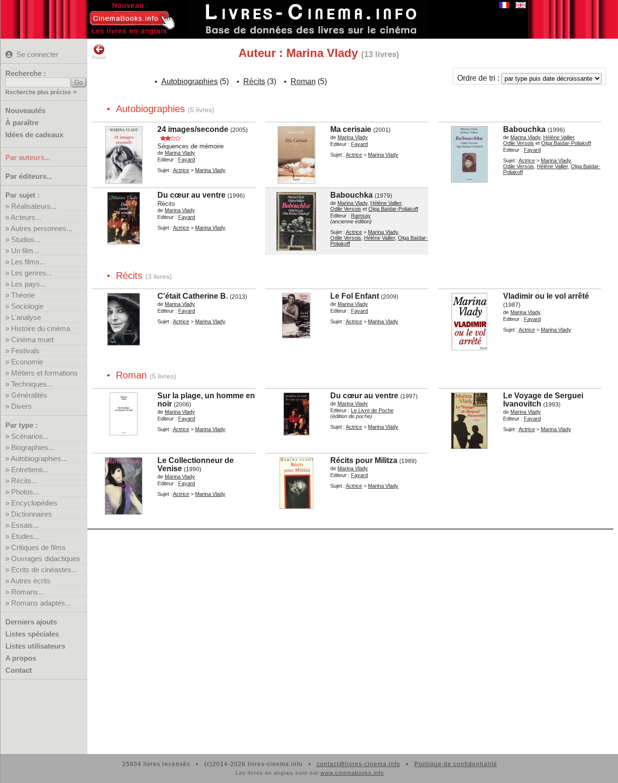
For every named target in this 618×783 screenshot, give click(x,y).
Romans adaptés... (41, 603)
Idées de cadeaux (34, 134)
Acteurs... (26, 217)
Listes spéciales (32, 634)
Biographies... (32, 447)
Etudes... (25, 536)
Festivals (25, 351)
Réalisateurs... (33, 206)
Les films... (28, 262)
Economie (27, 362)
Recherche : (25, 73)
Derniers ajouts (31, 622)
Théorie (23, 295)
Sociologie (27, 306)
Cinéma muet (32, 339)
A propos (20, 658)
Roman (303, 81)
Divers (21, 406)
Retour (99, 57)
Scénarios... (30, 436)
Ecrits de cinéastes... (44, 570)
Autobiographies (189, 81)
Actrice (181, 170)
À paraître (22, 122)
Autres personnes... (41, 228)
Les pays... (28, 284)
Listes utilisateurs (35, 646)
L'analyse (26, 317)
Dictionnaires (31, 514)
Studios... (26, 239)
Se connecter (37, 54)
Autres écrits (31, 581)
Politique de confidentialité (455, 764)
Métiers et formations (44, 373)
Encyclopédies (34, 503)
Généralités (29, 395)
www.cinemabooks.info (352, 773)
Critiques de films (38, 547)
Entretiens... (30, 469)
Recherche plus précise (38, 92)
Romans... (27, 592)
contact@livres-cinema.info (358, 764)
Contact (18, 670)
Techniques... (32, 384)
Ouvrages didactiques (45, 558)
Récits (254, 81)
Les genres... (31, 273)
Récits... (24, 481)
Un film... (25, 250)
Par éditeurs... (28, 176)
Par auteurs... (27, 157)
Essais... (25, 525)
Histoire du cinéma (40, 328)
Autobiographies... (39, 458)
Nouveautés (25, 110)
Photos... (25, 492)
